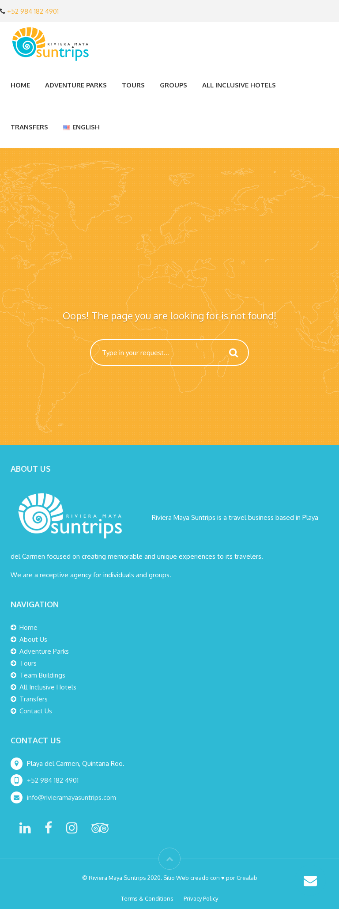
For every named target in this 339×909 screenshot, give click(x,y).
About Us (33, 639)
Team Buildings (42, 675)
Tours (28, 663)
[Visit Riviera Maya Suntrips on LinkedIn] (25, 830)
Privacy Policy (201, 898)
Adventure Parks (44, 651)
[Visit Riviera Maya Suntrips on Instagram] (72, 830)
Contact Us (35, 711)
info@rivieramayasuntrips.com (72, 797)
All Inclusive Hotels (239, 85)
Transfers (29, 127)
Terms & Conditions (147, 898)
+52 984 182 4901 (33, 11)
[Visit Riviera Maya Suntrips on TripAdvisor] (100, 830)
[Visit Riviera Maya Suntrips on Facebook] (48, 830)
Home (20, 85)
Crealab (247, 877)
